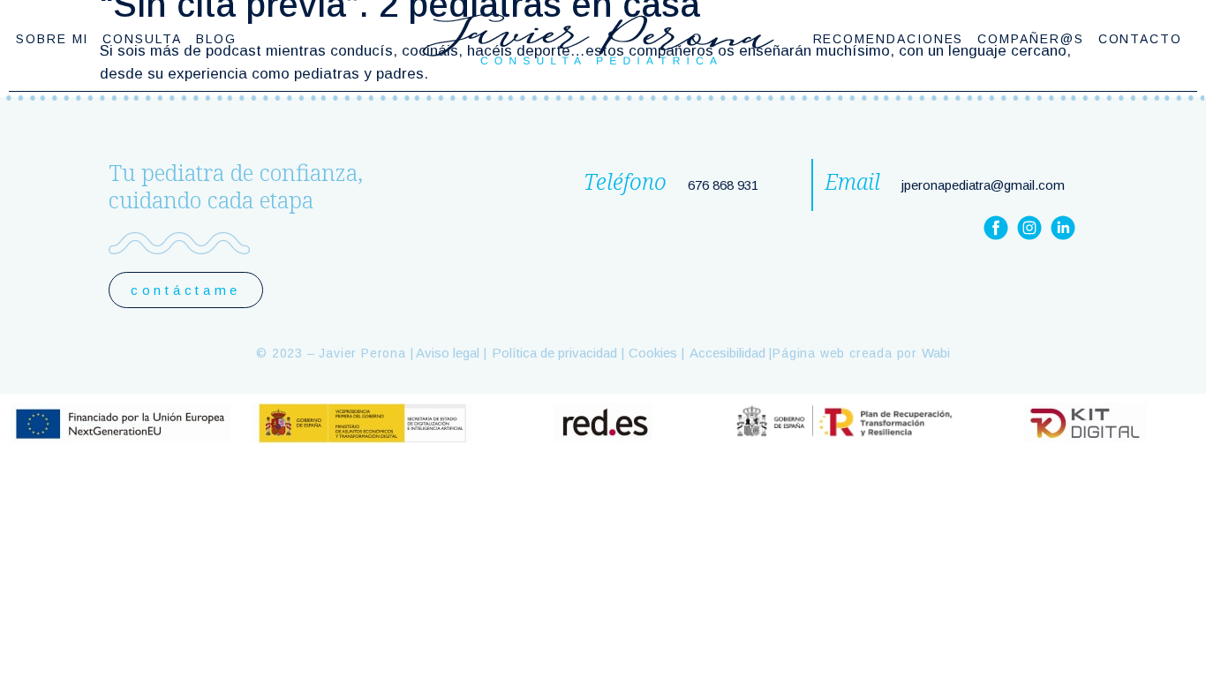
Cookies (653, 352)
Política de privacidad (554, 352)
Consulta (141, 39)
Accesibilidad (727, 352)
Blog (216, 39)
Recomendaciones (888, 39)
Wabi (936, 352)
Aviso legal (446, 352)
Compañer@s (1030, 39)
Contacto (1140, 39)
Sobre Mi (52, 39)
